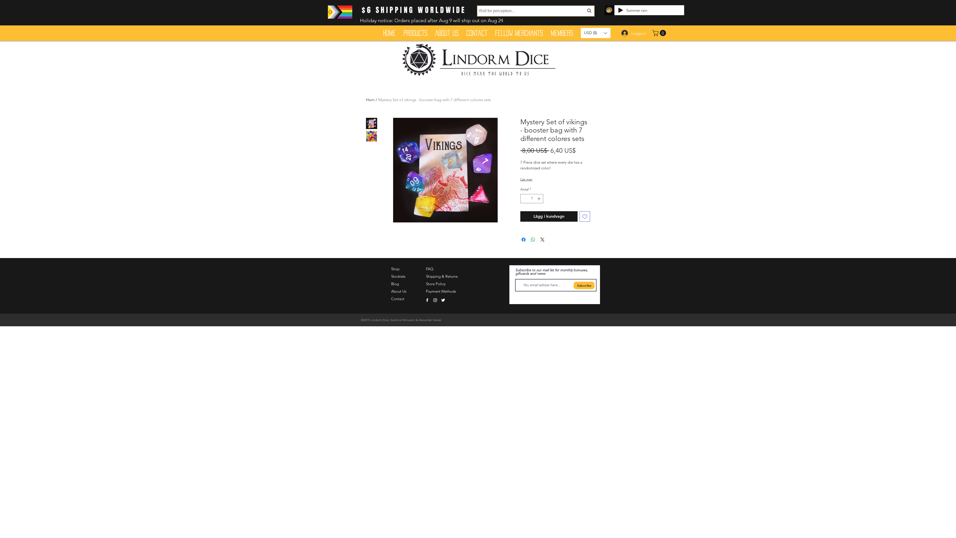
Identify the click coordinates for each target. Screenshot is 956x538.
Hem (370, 99)
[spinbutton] (531, 198)
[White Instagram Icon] (435, 300)
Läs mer (526, 179)
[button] (659, 33)
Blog (395, 283)
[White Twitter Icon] (443, 300)
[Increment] (539, 198)
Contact (397, 298)
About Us (398, 291)
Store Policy (436, 283)
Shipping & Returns (442, 276)
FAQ (429, 269)
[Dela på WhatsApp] (533, 240)
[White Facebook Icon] (427, 300)
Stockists (398, 276)
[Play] (620, 10)
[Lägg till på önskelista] (585, 216)
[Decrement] (524, 198)
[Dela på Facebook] (524, 240)
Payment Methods (441, 291)
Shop (395, 269)
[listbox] (595, 33)
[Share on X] (542, 240)
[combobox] (536, 10)
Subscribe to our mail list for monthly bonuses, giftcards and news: (551, 271)
